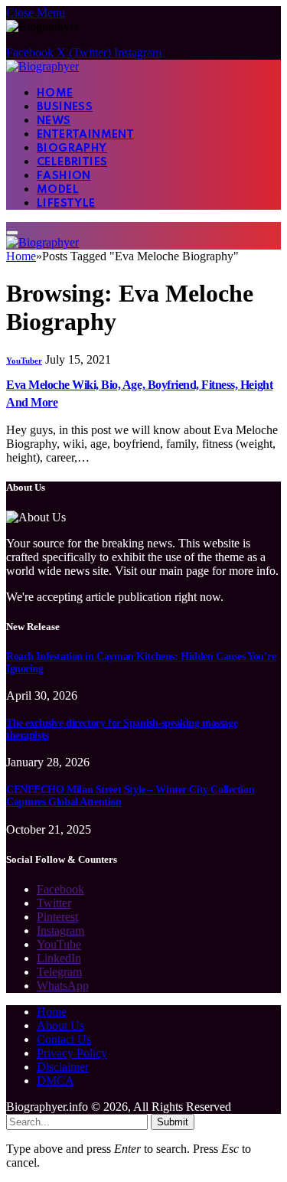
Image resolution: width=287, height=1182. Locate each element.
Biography (72, 148)
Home (55, 93)
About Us (60, 1025)
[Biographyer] (42, 66)
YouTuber (24, 360)
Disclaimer (63, 1066)
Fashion (64, 176)
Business (65, 107)
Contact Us (64, 1039)
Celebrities (72, 162)
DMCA (55, 1080)
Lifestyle (66, 203)
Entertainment (85, 134)
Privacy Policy (72, 1053)
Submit (172, 1122)
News (54, 121)
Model (58, 189)
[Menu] (12, 232)
